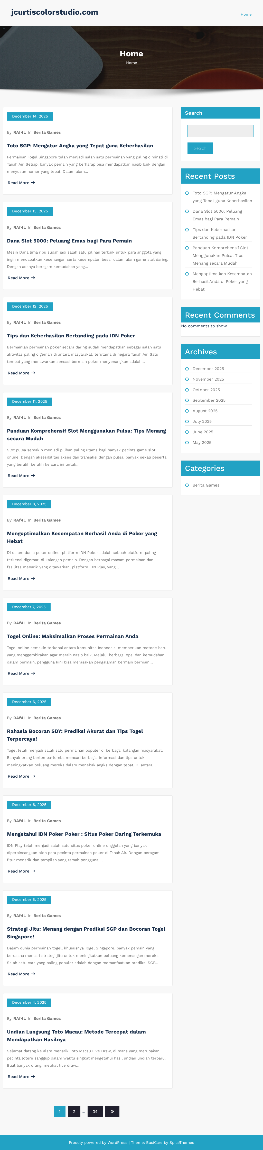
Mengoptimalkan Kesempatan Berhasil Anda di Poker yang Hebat (222, 281)
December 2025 (208, 368)
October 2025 (206, 389)
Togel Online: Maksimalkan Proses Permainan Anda (72, 636)
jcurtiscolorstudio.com (54, 11)
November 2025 (208, 379)
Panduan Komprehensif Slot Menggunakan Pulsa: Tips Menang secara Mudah (220, 255)
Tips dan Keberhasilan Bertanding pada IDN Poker (71, 336)
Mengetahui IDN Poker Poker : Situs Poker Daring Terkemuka (84, 834)
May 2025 (202, 442)
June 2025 (203, 431)
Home (246, 14)
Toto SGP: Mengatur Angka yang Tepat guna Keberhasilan (80, 145)
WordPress (117, 1142)
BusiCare (155, 1142)
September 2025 (209, 400)
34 (95, 1111)
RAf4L (19, 132)
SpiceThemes (181, 1142)
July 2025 (202, 421)
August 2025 (205, 410)
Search (193, 113)
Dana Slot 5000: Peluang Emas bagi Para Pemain (69, 241)
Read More (18, 182)
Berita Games (47, 132)
